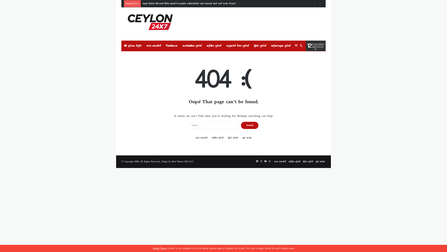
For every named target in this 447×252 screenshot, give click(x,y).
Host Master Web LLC (183, 161)
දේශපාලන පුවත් (281, 45)
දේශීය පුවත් (214, 45)
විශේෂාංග (172, 45)
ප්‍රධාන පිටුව (134, 45)
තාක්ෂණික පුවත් (192, 45)
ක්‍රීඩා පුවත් (260, 45)
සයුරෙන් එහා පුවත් (237, 45)
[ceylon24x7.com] (150, 24)
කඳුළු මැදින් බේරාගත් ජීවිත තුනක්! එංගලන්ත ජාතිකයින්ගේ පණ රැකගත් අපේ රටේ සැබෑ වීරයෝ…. (190, 3)
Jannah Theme (160, 248)
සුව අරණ (246, 138)
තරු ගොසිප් (153, 45)
